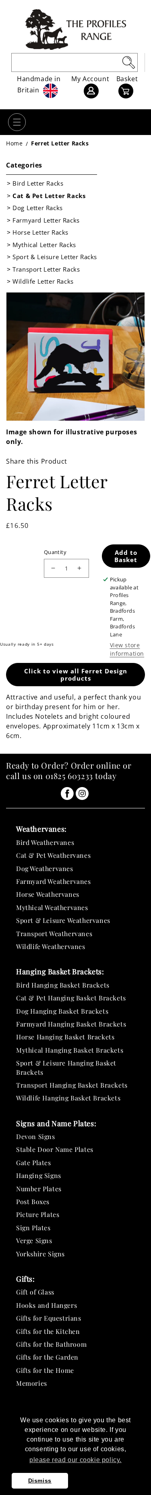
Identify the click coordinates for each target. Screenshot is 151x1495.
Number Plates (39, 1188)
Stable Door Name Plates (54, 1149)
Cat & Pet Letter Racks (48, 196)
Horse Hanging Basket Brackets (65, 1037)
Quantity (55, 552)
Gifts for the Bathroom (51, 1344)
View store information (127, 649)
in (67, 793)
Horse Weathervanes (47, 894)
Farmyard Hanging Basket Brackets (71, 1024)
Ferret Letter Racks (60, 143)
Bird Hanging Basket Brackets (63, 985)
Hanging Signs (38, 1175)
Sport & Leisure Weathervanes (63, 920)
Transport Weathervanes (54, 933)
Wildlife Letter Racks (43, 281)
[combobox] (74, 62)
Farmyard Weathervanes (53, 881)
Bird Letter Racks (37, 183)
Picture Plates (37, 1214)
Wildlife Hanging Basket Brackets (68, 1098)
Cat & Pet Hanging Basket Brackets (71, 998)
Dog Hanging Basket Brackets (62, 1011)
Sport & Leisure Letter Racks (54, 257)
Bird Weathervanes (45, 842)
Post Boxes (33, 1201)
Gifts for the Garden (47, 1357)
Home (14, 143)
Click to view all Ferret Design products (75, 674)
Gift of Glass (35, 1292)
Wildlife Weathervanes (50, 946)
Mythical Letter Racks (44, 245)
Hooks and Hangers (46, 1305)
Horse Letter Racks (40, 232)
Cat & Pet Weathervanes (53, 855)
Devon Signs (35, 1136)
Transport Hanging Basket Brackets (72, 1085)
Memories (31, 1383)
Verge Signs (34, 1240)
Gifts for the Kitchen (48, 1331)
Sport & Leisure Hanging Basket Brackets (66, 1067)
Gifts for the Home (45, 1370)
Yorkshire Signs (40, 1254)
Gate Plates (33, 1162)
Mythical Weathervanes (52, 907)
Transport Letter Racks (46, 269)
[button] (17, 122)
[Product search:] (128, 62)
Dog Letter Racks (37, 208)
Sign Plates (33, 1227)
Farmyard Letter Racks (46, 220)
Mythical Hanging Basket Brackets (69, 1050)
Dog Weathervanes (44, 868)
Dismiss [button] (40, 1480)
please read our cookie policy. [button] (75, 1459)
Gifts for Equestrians (48, 1318)
